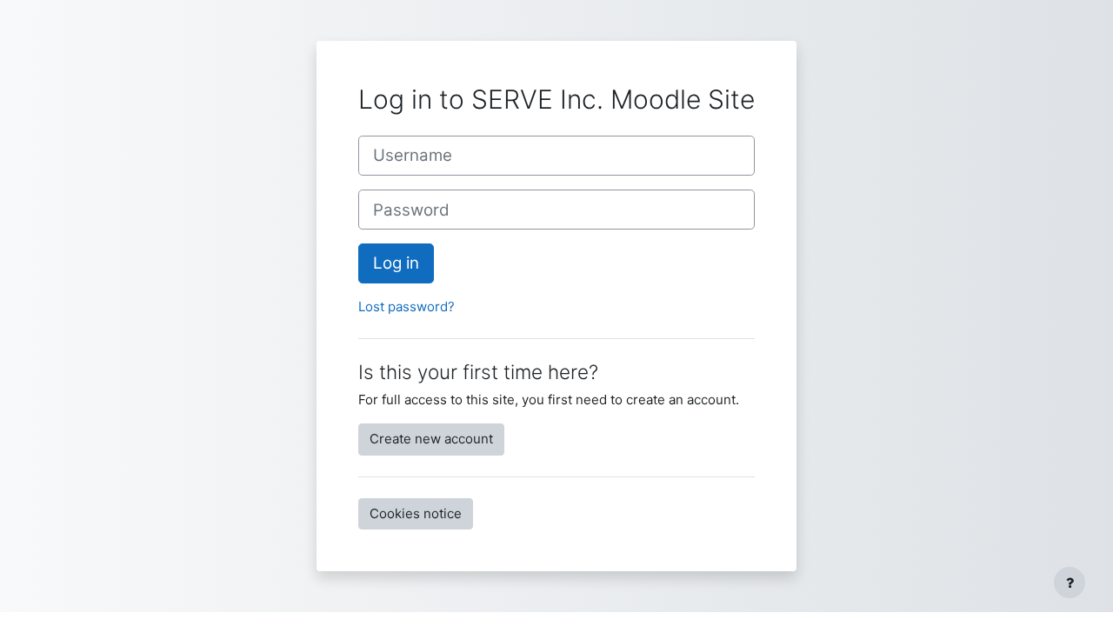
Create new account (431, 438)
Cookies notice (416, 513)
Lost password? (406, 306)
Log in (396, 263)
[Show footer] (1069, 582)
